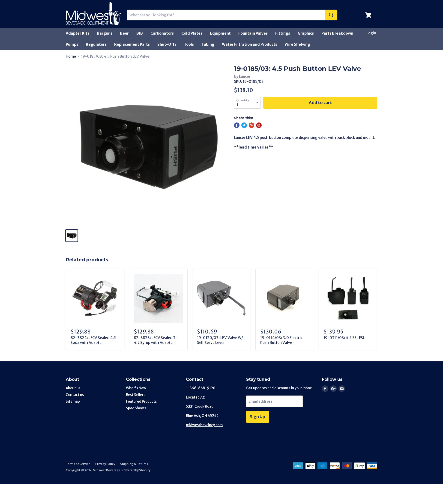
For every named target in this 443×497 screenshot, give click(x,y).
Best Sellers (135, 395)
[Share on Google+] (251, 125)
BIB (139, 33)
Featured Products (141, 401)
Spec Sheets (136, 408)
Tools (189, 44)
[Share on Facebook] (236, 125)
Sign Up (257, 416)
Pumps (72, 44)
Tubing (207, 44)
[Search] (331, 15)
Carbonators (162, 33)
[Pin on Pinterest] (259, 125)
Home (71, 56)
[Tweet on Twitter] (244, 125)
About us (73, 388)
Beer (124, 33)
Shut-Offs (166, 44)
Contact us (75, 395)
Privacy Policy (105, 464)
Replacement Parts (132, 44)
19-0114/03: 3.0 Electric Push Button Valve (281, 340)
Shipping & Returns (134, 464)
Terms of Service (78, 464)
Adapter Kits (77, 33)
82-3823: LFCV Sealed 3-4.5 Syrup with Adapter (155, 340)
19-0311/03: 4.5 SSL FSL (344, 337)
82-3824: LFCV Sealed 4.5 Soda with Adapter (93, 340)
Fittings (282, 33)
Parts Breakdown (337, 33)
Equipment (220, 33)
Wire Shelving (297, 44)
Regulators (96, 44)
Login (371, 33)
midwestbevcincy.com (204, 425)
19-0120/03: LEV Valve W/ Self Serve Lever (220, 340)
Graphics (306, 33)
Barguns (104, 33)
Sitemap (73, 401)
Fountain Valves (253, 33)
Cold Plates (191, 33)
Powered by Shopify (136, 470)
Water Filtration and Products (249, 44)
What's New (136, 388)
